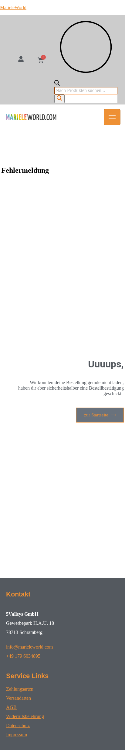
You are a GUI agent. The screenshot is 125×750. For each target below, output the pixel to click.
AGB (11, 707)
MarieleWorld (13, 7)
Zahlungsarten (19, 689)
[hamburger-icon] (112, 117)
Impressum (16, 734)
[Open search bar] (57, 84)
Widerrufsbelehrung (25, 716)
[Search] (59, 98)
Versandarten (18, 698)
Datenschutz (18, 725)
